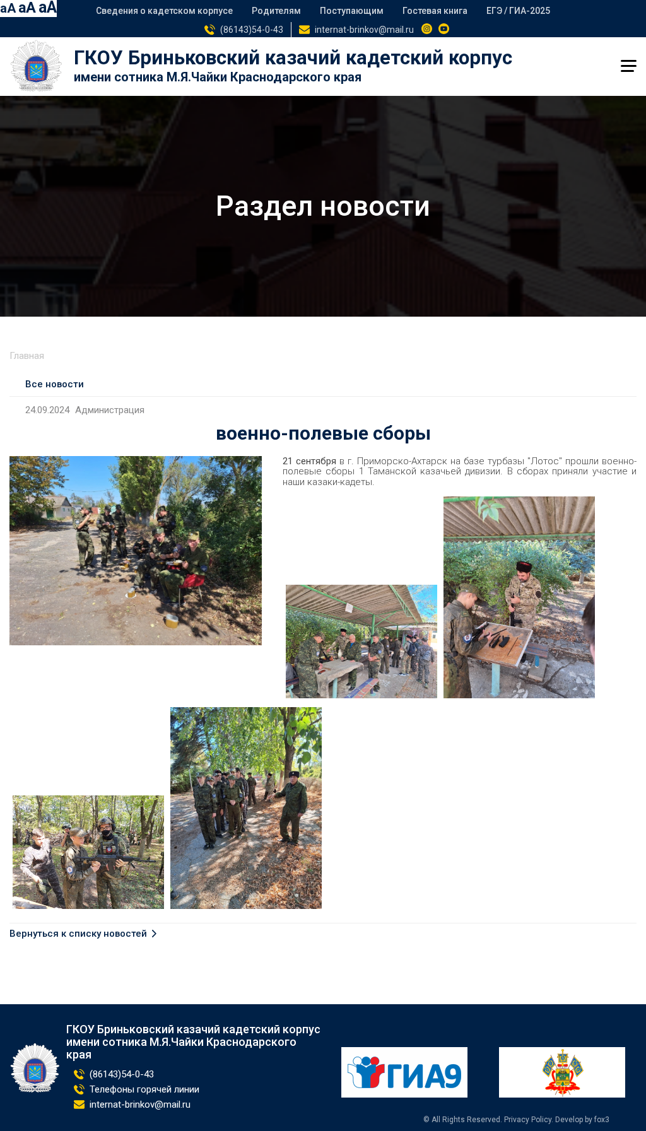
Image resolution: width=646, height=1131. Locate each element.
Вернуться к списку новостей (78, 934)
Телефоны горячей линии (144, 1089)
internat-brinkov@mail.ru (364, 30)
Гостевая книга (434, 11)
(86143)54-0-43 (251, 30)
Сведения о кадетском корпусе (164, 11)
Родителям (276, 11)
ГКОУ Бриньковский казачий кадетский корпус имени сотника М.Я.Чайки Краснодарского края (193, 1041)
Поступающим (352, 11)
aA (8, 8)
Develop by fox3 (582, 1119)
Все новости (54, 384)
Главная (26, 355)
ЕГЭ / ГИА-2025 (518, 11)
